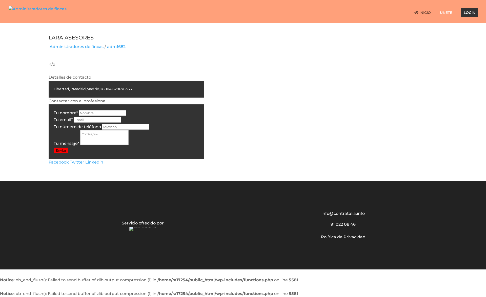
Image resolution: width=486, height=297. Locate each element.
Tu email (63, 119)
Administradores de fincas (77, 46)
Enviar (61, 150)
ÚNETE (446, 13)
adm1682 (116, 46)
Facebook (59, 162)
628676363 (122, 89)
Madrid (79, 89)
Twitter (77, 162)
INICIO (424, 13)
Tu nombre (66, 112)
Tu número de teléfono (77, 126)
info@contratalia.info (343, 213)
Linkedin (94, 162)
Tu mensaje (66, 143)
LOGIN (469, 13)
